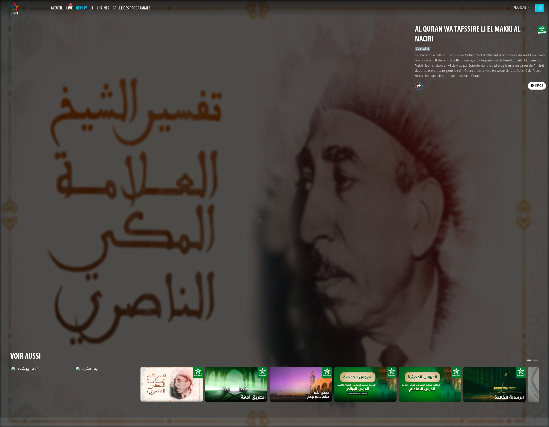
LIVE (69, 8)
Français (520, 7)
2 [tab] (535, 361)
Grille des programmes (131, 8)
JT (91, 8)
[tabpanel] (42, 369)
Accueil (57, 8)
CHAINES (103, 8)
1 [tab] (529, 361)
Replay (81, 8)
